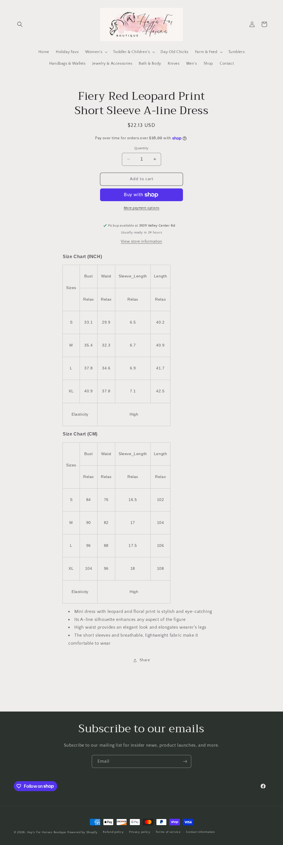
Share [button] (145, 660)
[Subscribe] (185, 761)
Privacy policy (139, 832)
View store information (141, 241)
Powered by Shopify (82, 832)
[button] (20, 24)
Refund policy (113, 832)
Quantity (141, 148)
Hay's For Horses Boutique (47, 832)
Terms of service (168, 832)
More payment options (141, 208)
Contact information (200, 832)
